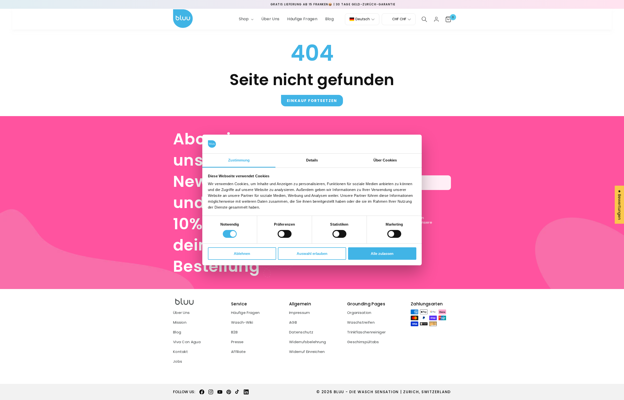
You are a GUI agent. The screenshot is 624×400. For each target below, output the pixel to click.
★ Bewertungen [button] (619, 205)
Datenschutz (301, 332)
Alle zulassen (382, 253)
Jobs (177, 361)
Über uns (181, 312)
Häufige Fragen (245, 312)
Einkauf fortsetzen (312, 100)
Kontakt (180, 352)
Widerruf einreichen (307, 352)
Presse (237, 342)
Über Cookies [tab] (385, 160)
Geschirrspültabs (363, 342)
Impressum (299, 312)
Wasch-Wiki (242, 322)
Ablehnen (242, 253)
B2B (234, 332)
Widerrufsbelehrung (307, 342)
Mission (179, 322)
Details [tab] (312, 160)
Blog (177, 332)
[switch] (285, 234)
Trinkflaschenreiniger (366, 332)
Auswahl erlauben (312, 253)
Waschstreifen (361, 322)
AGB (293, 322)
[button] (245, 19)
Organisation (359, 312)
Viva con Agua (187, 342)
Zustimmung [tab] (239, 160)
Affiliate (238, 352)
